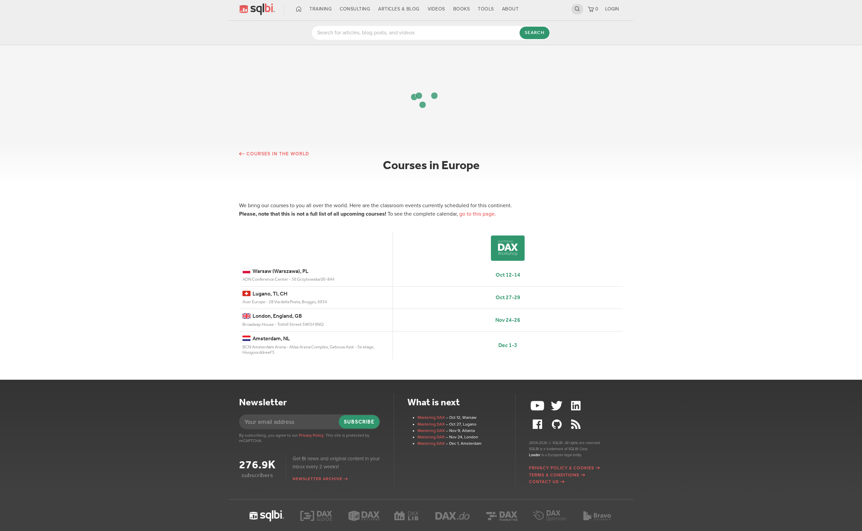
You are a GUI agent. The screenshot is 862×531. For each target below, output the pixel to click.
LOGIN (612, 9)
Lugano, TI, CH (269, 293)
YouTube (538, 405)
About (510, 9)
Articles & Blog (399, 9)
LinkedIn (576, 405)
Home (299, 9)
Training (320, 9)
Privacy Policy (311, 435)
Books (461, 9)
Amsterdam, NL (270, 338)
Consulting (355, 9)
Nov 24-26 (507, 320)
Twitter (557, 405)
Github (557, 424)
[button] (434, 95)
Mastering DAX (431, 417)
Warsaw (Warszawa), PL (279, 271)
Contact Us (544, 482)
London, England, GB (276, 316)
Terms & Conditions (554, 475)
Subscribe (359, 421)
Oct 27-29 (508, 297)
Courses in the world (277, 154)
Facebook (538, 424)
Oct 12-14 (508, 275)
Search (577, 9)
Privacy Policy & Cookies (561, 468)
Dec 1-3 (507, 345)
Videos (436, 9)
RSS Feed (576, 424)
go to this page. (477, 214)
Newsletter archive (317, 478)
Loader (534, 455)
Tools (486, 9)
